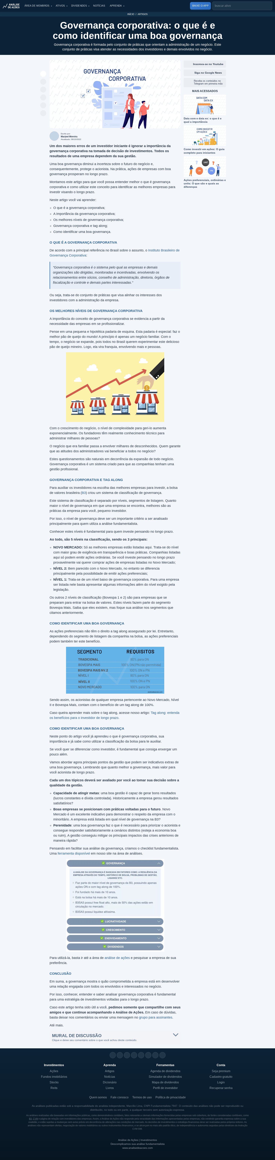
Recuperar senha (221, 1088)
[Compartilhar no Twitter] (43, 105)
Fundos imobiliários (54, 1076)
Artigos (143, 14)
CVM (35, 1118)
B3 (84, 493)
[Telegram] (134, 1055)
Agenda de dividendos (165, 1071)
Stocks (54, 1082)
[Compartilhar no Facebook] (43, 97)
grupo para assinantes (155, 1017)
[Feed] (155, 1055)
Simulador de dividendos (165, 1076)
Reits (54, 1088)
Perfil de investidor (165, 1088)
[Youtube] (141, 1055)
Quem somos (98, 1097)
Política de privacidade (170, 1097)
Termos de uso (142, 1097)
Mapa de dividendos (165, 1082)
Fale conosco (120, 1097)
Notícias (99, 5)
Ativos (60, 5)
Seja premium (221, 1071)
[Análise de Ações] (12, 6)
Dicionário (110, 1082)
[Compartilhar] (43, 74)
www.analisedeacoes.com (137, 1147)
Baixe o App (200, 5)
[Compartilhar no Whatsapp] (43, 81)
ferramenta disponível (74, 853)
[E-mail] (162, 1055)
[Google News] (148, 1055)
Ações (54, 1071)
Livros (110, 1088)
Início (130, 14)
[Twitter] (127, 1055)
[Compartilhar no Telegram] (43, 89)
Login (221, 1082)
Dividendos (79, 5)
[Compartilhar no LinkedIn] (43, 113)
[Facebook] (120, 1055)
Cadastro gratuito (221, 1076)
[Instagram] (113, 1055)
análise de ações (117, 958)
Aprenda (116, 5)
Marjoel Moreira (69, 136)
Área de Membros (37, 5)
